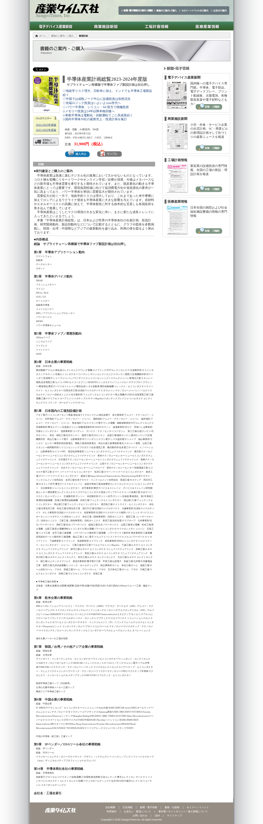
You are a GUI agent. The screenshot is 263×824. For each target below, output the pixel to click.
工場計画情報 (156, 26)
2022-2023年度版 (46, 124)
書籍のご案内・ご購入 (62, 36)
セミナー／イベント (198, 807)
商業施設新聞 (106, 26)
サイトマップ (174, 815)
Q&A (157, 815)
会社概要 (110, 807)
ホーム (42, 36)
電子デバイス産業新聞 (55, 26)
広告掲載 (128, 807)
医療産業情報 (207, 26)
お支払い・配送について (137, 811)
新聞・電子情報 (148, 807)
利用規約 (112, 811)
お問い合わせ (140, 815)
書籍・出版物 (172, 807)
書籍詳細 (83, 36)
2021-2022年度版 (46, 130)
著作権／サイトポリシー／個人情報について (183, 811)
